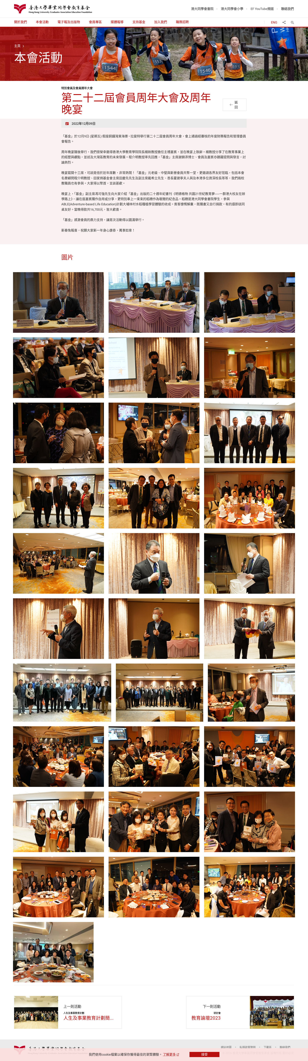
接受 (204, 1054)
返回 (236, 104)
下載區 (268, 1047)
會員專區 (95, 22)
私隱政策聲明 (248, 1047)
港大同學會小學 (232, 9)
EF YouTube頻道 (262, 9)
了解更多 (169, 1054)
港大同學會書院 (202, 9)
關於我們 (20, 22)
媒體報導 (117, 22)
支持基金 (138, 22)
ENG (274, 22)
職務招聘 (182, 22)
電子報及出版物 (69, 22)
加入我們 (160, 22)
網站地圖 (226, 1047)
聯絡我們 (287, 9)
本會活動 (42, 22)
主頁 (17, 46)
